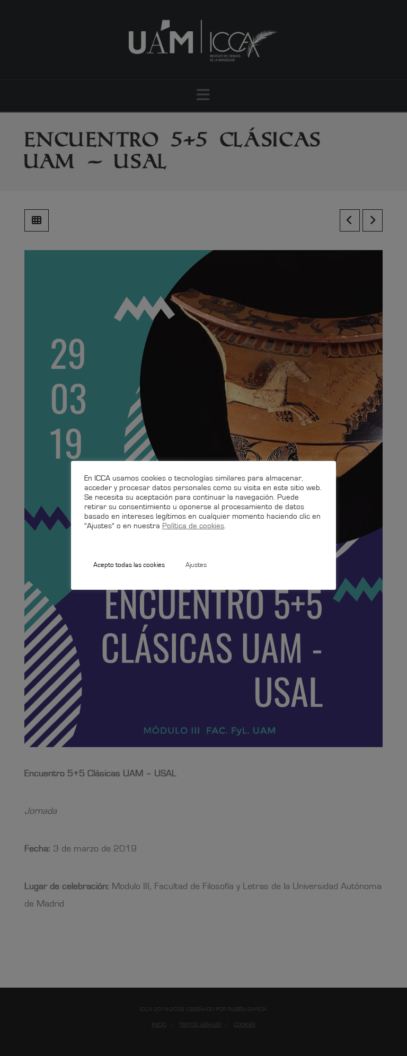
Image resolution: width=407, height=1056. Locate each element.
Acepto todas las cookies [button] (129, 565)
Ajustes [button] (196, 565)
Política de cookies (193, 526)
